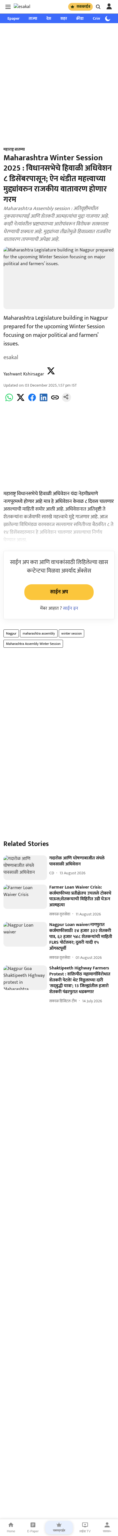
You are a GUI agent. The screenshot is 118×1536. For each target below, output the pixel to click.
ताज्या (33, 18)
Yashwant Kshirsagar (23, 374)
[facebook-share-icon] (32, 401)
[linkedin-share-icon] (43, 401)
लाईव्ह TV (85, 1531)
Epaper (13, 18)
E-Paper (33, 1531)
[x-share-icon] (20, 401)
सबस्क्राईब (83, 6)
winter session (71, 633)
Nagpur (11, 633)
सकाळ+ (107, 1531)
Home (11, 1531)
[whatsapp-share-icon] (9, 401)
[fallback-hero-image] (25, 867)
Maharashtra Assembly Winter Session (33, 644)
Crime (98, 18)
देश (48, 18)
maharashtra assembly (39, 633)
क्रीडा (80, 18)
